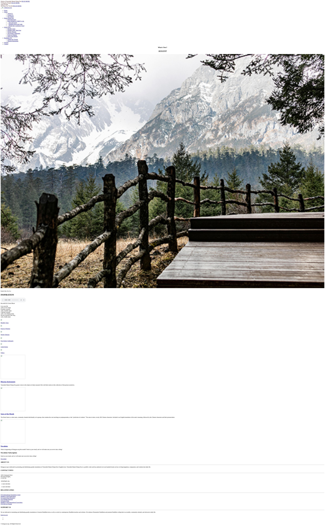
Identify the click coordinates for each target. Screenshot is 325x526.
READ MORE (26, 1)
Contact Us (10, 15)
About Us (10, 13)
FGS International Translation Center (10, 495)
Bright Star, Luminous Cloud (15, 26)
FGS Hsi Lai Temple (6, 504)
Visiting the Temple (12, 39)
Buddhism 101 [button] (8, 38)
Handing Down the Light (14, 24)
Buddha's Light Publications (8, 496)
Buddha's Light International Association (11, 502)
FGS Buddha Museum (7, 499)
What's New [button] (7, 27)
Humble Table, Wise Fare (14, 30)
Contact (6, 44)
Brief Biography (11, 19)
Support (6, 42)
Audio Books (4, 347)
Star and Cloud (12, 22)
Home (5, 10)
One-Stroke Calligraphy (13, 33)
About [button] (5, 12)
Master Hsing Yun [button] (9, 18)
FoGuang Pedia (5, 501)
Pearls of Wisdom (12, 35)
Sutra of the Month (12, 36)
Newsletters (10, 16)
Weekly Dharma (11, 32)
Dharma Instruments (12, 41)
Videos (2, 353)
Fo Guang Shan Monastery (8, 498)
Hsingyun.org (7, 7)
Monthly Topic (11, 29)
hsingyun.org (4, 515)
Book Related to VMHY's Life (15, 21)
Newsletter (4, 446)
